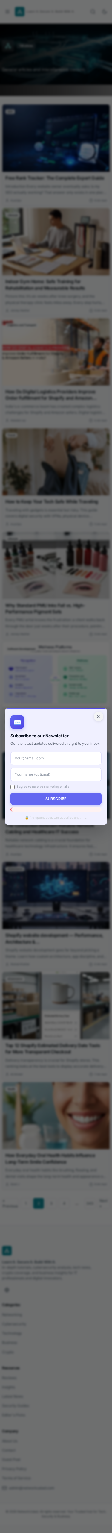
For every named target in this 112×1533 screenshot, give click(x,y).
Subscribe (56, 799)
